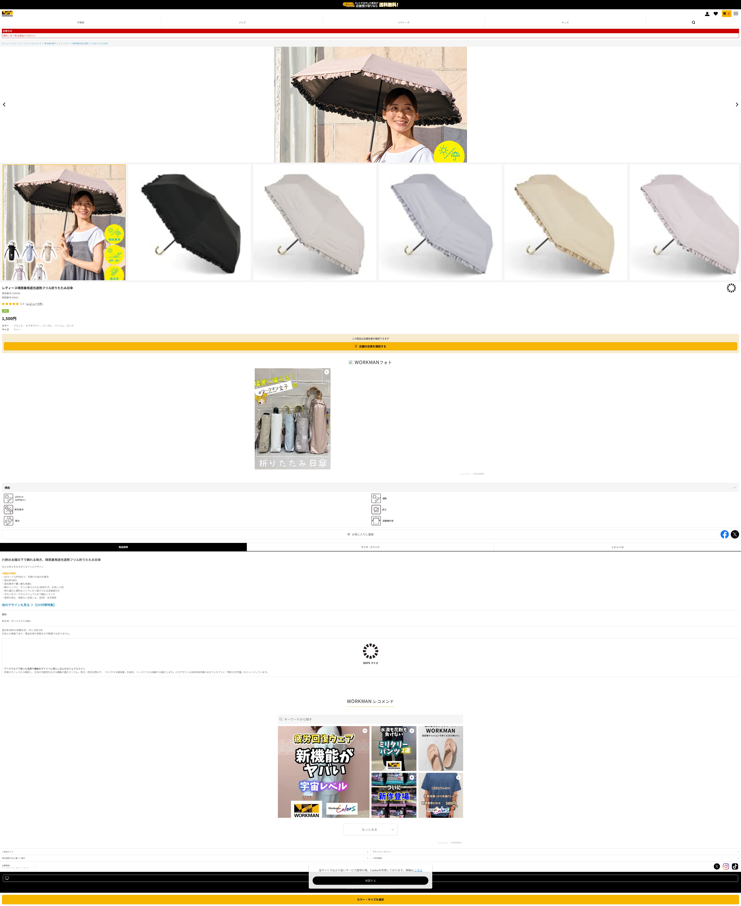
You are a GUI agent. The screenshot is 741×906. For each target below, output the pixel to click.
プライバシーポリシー (382, 851)
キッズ (565, 22)
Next (736, 105)
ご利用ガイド (8, 851)
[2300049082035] (440, 225)
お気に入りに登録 (363, 534)
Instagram (726, 866)
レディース (403, 22)
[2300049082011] (64, 225)
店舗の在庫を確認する (372, 346)
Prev (5, 105)
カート (729, 13)
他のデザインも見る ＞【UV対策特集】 (29, 604)
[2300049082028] (314, 225)
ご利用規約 (377, 858)
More (370, 829)
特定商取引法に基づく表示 (13, 858)
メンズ (242, 22)
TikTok (735, 866)
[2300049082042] (565, 225)
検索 (693, 22)
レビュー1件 (34, 304)
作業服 (80, 22)
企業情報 (15, 866)
